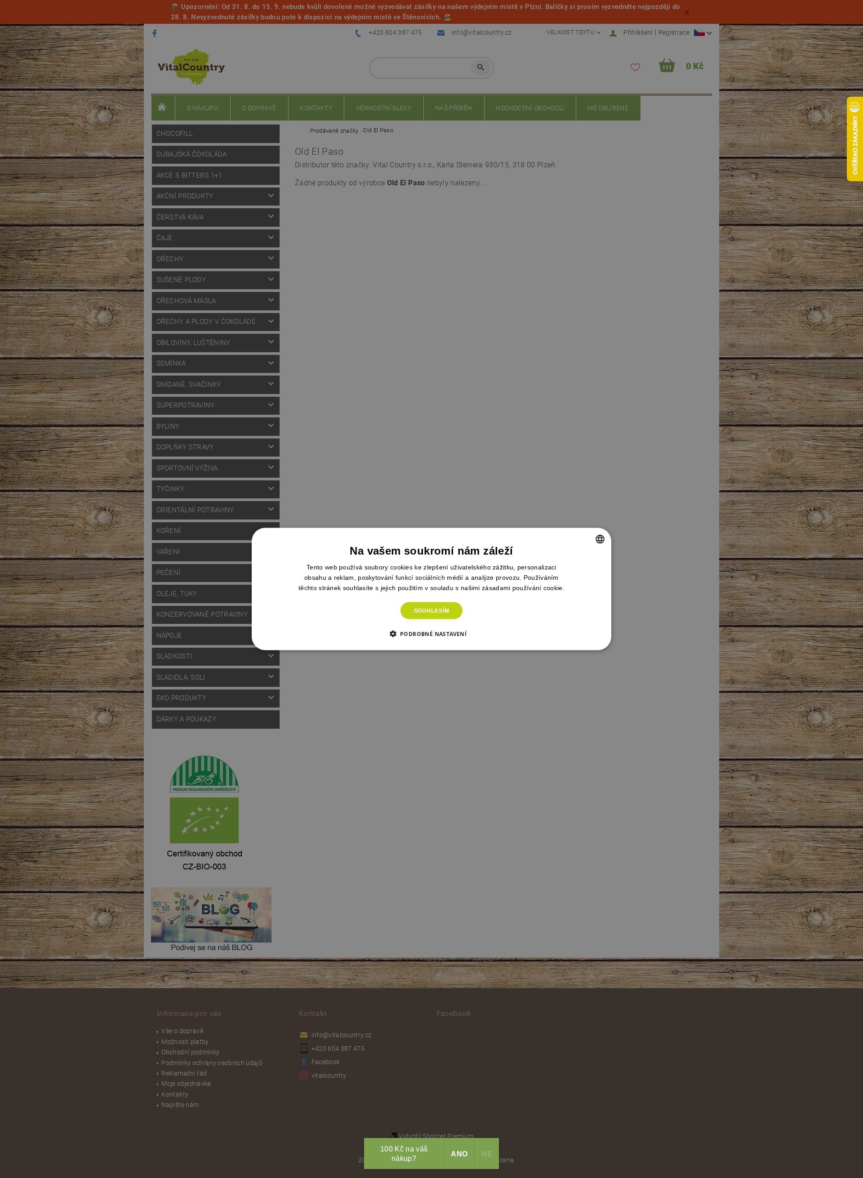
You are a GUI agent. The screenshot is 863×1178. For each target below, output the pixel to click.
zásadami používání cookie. (523, 587)
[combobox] (600, 538)
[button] (431, 633)
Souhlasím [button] (431, 611)
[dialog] (431, 589)
